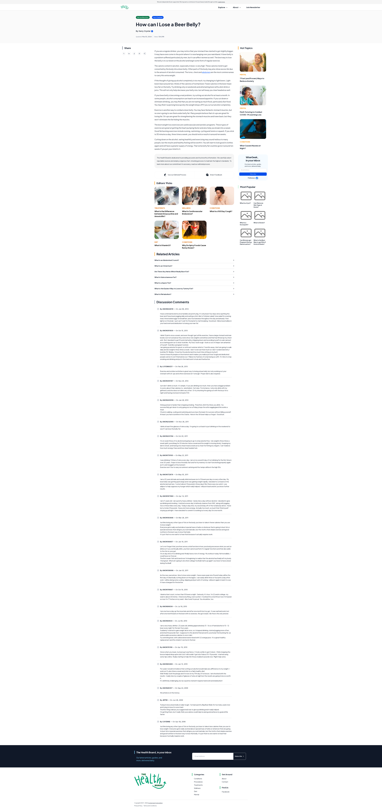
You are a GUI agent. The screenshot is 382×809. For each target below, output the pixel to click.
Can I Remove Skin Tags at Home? (258, 205)
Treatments (159, 208)
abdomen (206, 72)
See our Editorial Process (177, 175)
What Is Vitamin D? (162, 245)
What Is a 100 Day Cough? (221, 211)
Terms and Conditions (150, 806)
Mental (243, 75)
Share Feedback (216, 175)
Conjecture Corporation (155, 803)
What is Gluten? (259, 223)
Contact (225, 782)
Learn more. (221, 2)
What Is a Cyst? (245, 203)
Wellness (186, 208)
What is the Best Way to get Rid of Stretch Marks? (260, 242)
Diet (156, 242)
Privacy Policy (138, 806)
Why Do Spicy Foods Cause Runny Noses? (194, 246)
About (224, 779)
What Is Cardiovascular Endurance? (192, 212)
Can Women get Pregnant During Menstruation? (246, 242)
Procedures (198, 782)
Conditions (215, 208)
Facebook (225, 792)
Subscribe (253, 174)
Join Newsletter (253, 7)
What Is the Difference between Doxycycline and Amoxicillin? (166, 213)
